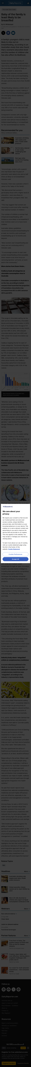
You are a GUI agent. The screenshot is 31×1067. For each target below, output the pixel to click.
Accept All (15, 559)
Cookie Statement (14, 549)
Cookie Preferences (15, 554)
